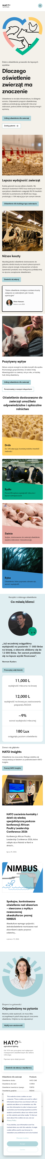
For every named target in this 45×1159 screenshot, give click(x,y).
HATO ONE (33, 1080)
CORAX (32, 1084)
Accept (22, 1144)
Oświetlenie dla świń (9, 1084)
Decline (22, 1149)
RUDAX (31, 1091)
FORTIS (31, 1087)
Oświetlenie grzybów (9, 1091)
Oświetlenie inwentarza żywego (13, 1087)
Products (32, 1077)
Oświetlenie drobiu (8, 1080)
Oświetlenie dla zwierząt (12, 1077)
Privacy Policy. (11, 1120)
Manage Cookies (22, 1138)
